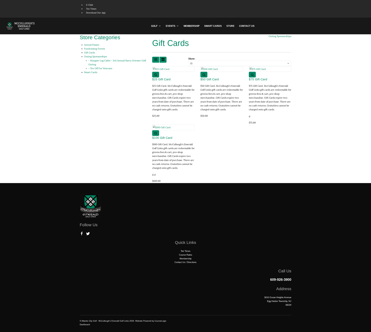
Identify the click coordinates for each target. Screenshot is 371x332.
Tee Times (91, 8)
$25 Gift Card (161, 79)
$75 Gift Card (258, 79)
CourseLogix (160, 321)
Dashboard (85, 324)
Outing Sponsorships (95, 56)
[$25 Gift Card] (161, 68)
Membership (185, 258)
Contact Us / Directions (185, 262)
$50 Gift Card (209, 79)
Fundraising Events (94, 48)
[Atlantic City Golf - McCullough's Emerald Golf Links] (21, 26)
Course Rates (185, 255)
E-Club (89, 4)
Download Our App (96, 12)
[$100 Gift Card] (162, 127)
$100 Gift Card (162, 137)
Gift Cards (89, 52)
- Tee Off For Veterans (100, 68)
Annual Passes (91, 44)
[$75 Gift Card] (258, 68)
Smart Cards (90, 72)
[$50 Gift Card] (209, 68)
